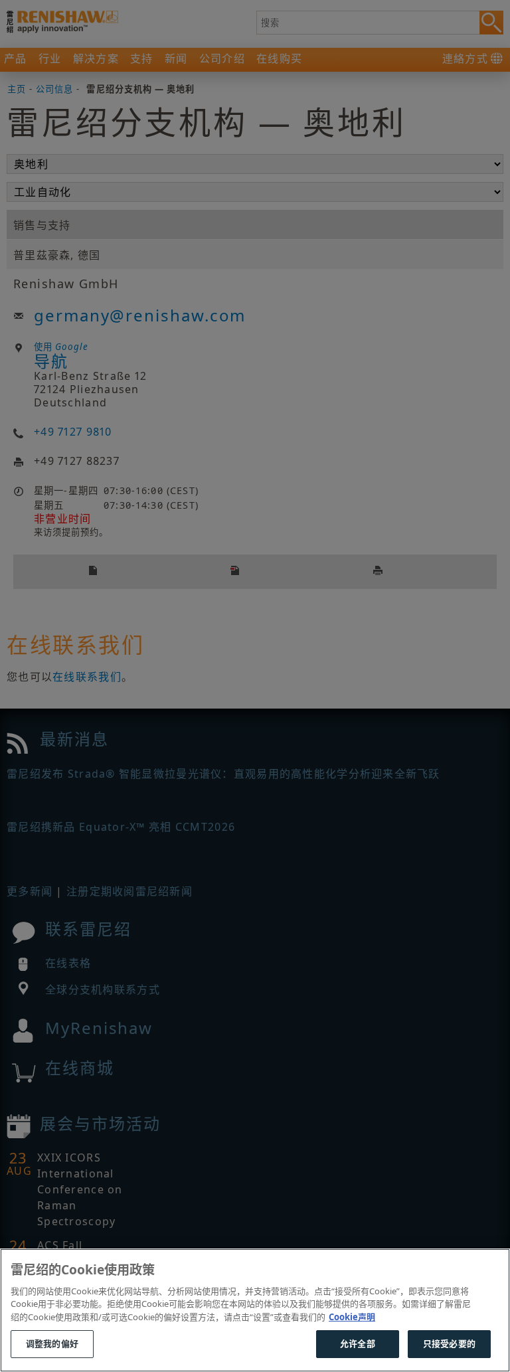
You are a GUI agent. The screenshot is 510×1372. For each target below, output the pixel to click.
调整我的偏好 (52, 1343)
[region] (255, 1310)
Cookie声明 (352, 1317)
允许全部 (357, 1343)
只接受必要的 (449, 1343)
